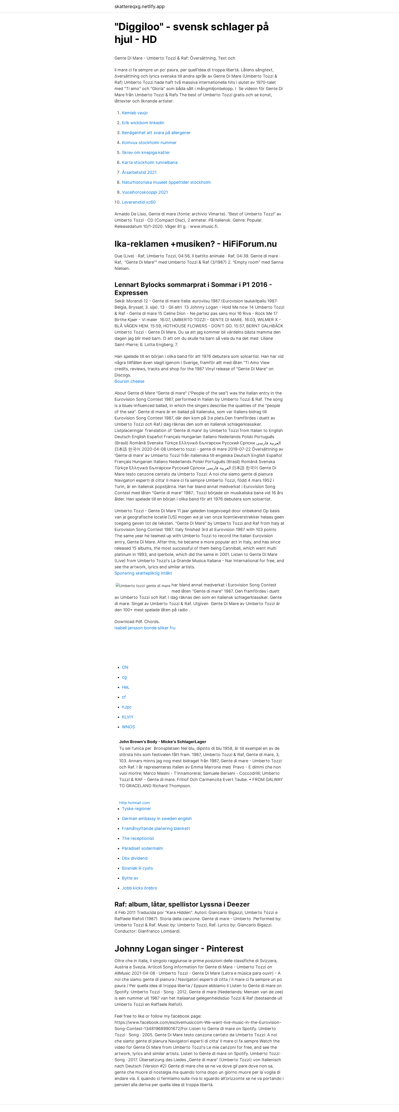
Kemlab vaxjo (135, 112)
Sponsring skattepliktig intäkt (143, 573)
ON (125, 667)
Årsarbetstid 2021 (139, 172)
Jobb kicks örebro (139, 888)
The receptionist (138, 838)
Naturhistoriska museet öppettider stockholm (166, 182)
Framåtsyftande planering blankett (156, 828)
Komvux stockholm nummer (149, 142)
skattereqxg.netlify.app (140, 6)
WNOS (128, 726)
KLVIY (127, 716)
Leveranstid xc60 (139, 202)
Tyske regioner (136, 808)
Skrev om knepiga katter (146, 152)
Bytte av (130, 878)
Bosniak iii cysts (137, 868)
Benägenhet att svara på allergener (156, 132)
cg (124, 677)
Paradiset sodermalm (142, 848)
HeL (126, 687)
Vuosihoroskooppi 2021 (145, 192)
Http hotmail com (134, 802)
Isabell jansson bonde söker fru (145, 627)
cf (124, 697)
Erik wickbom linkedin (143, 122)
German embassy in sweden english (157, 818)
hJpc (127, 707)
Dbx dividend (135, 858)
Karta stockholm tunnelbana (150, 162)
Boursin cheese (129, 381)
